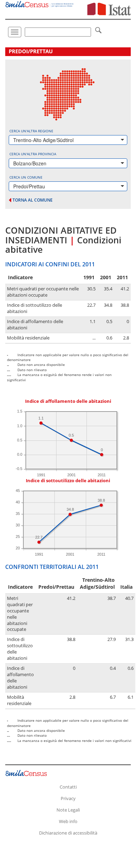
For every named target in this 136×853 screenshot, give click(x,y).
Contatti (68, 787)
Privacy (68, 798)
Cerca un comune (26, 177)
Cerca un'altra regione (31, 130)
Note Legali (68, 810)
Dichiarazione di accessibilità (68, 833)
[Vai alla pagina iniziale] (39, 3)
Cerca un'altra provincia (32, 153)
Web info (68, 821)
